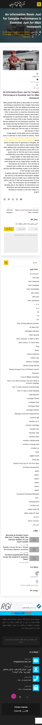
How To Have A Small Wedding (28, 391)
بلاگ (36, 32)
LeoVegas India (33, 402)
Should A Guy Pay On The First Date (26, 463)
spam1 (37, 471)
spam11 (36, 479)
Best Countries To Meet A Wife (28, 339)
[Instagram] (13, 696)
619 (38, 316)
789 (38, 320)
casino (37, 350)
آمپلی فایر (32, 33)
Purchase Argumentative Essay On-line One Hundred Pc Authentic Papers (15, 557)
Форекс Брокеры (33, 521)
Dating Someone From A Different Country (24, 369)
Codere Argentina (33, 354)
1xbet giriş (35, 297)
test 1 (37, 498)
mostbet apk (34, 418)
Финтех (36, 517)
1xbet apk (35, 278)
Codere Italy (34, 358)
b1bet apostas (34, 335)
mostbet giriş (34, 429)
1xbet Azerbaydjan (32, 289)
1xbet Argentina (33, 281)
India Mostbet (34, 395)
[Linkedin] (21, 696)
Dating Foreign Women (31, 366)
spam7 (36, 490)
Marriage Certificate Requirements (27, 414)
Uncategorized (34, 502)
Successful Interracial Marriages (28, 494)
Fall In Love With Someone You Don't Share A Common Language (23, 382)
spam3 (36, 483)
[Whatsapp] (28, 696)
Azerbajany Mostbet (32, 331)
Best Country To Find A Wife (29, 343)
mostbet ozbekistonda (31, 440)
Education (35, 373)
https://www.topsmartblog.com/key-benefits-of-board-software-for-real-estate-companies (21, 139)
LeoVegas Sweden (32, 410)
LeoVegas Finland (33, 398)
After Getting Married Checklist (28, 323)
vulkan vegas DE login (31, 513)
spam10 (36, 475)
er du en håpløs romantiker (30, 377)
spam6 (36, 486)
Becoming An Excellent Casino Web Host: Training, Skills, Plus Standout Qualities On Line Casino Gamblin (16, 538)
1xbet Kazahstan (33, 301)
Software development (31, 467)
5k (38, 312)
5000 (37, 308)
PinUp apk (35, 460)
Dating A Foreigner (32, 362)
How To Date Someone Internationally (25, 387)
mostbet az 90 (34, 421)
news (37, 452)
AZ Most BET (34, 327)
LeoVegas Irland (33, 406)
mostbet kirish (34, 437)
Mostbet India (34, 433)
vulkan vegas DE (33, 509)
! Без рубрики (34, 274)
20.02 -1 (36, 304)
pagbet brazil (34, 456)
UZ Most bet (34, 505)
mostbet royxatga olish (31, 444)
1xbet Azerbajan (33, 285)
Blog (37, 346)
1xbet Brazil (35, 293)
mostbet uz (35, 448)
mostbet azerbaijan (32, 425)
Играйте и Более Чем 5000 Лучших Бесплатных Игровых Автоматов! (15, 548)
